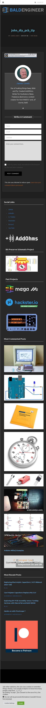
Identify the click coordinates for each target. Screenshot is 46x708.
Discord (10, 224)
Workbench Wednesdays (13, 596)
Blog (6, 588)
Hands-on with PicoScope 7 (14, 611)
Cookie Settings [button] (9, 703)
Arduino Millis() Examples (14, 550)
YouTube (11, 228)
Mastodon (11, 221)
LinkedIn (11, 213)
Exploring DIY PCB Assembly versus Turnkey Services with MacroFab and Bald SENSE (21, 602)
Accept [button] (21, 703)
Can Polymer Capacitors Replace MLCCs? (20, 593)
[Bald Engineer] (23, 10)
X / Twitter (11, 217)
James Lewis (15, 35)
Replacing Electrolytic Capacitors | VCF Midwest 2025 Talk (23, 583)
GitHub (10, 209)
